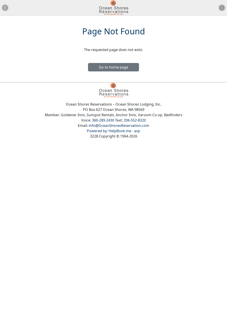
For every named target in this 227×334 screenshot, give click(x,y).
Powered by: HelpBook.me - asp (113, 130)
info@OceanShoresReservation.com (119, 125)
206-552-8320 (135, 120)
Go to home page (113, 67)
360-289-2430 (103, 120)
